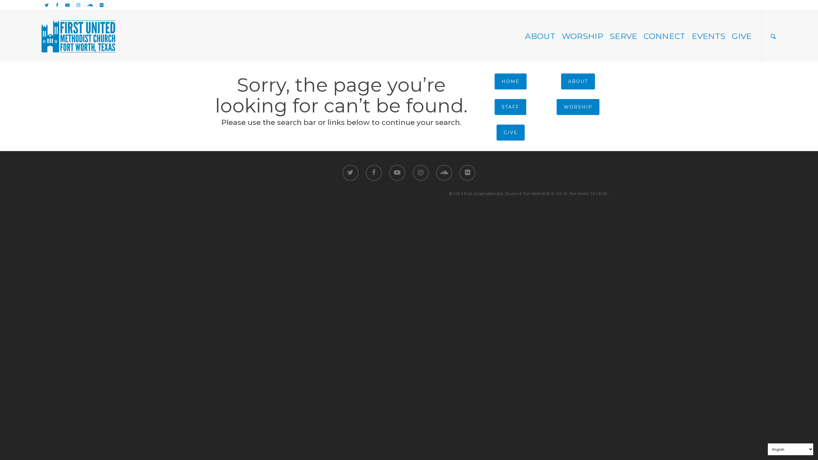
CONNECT (664, 36)
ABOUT (540, 36)
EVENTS (709, 36)
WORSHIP (582, 36)
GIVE (742, 36)
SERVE (623, 36)
